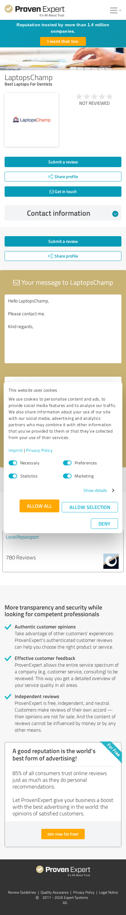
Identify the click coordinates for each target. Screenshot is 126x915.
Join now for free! (63, 834)
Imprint (16, 450)
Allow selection (89, 507)
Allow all (39, 505)
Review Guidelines (22, 892)
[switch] (67, 462)
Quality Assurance (55, 892)
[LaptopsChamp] (31, 119)
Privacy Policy (39, 450)
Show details (95, 490)
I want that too (62, 41)
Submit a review (63, 162)
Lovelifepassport (22, 536)
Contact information (58, 213)
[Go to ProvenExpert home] (35, 12)
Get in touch (65, 191)
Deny (104, 523)
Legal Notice (108, 892)
